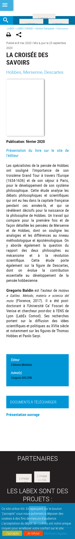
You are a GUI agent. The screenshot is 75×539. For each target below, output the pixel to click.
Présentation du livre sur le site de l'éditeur (37, 153)
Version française (44, 28)
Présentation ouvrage (23, 414)
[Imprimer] (9, 35)
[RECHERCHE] (7, 20)
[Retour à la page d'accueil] (37, 8)
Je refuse (33, 533)
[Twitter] (58, 21)
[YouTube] (44, 16)
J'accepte (12, 533)
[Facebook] (31, 21)
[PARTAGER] (20, 35)
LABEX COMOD (25, 28)
